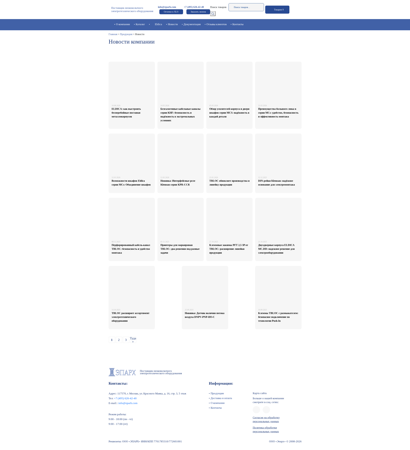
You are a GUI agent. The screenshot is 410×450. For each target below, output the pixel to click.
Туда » (133, 339)
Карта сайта (260, 393)
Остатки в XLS (171, 12)
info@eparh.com (167, 7)
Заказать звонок (198, 12)
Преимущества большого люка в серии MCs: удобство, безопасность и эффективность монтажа (278, 112)
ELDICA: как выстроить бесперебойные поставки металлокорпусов (126, 112)
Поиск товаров (218, 7)
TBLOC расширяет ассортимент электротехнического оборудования (130, 317)
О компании (123, 24)
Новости (173, 24)
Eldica (158, 24)
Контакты (237, 24)
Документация (192, 24)
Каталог (140, 24)
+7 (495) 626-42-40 (194, 7)
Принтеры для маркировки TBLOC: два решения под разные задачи (180, 249)
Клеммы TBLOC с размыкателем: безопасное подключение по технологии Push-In (278, 317)
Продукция (126, 34)
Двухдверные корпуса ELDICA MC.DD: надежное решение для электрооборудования (276, 249)
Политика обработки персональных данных (266, 429)
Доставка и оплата (221, 398)
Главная (113, 34)
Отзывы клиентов (216, 24)
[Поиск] (213, 13)
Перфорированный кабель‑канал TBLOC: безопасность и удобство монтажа (131, 249)
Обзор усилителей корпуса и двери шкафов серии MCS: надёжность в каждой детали (229, 112)
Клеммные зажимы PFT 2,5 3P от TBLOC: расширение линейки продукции (228, 249)
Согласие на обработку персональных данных (266, 419)
